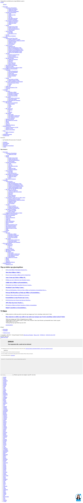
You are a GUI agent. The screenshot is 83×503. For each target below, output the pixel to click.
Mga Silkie (10, 32)
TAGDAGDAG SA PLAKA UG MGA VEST (15, 197)
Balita (4, 130)
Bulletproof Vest (11, 46)
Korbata (7, 122)
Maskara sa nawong (10, 119)
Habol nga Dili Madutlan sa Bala (15, 52)
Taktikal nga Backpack (13, 59)
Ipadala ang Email (4, 337)
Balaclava (10, 109)
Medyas (7, 121)
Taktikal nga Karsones (12, 21)
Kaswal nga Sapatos (12, 99)
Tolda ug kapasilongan (10, 217)
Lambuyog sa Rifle (10, 66)
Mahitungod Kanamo (7, 134)
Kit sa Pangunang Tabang (13, 82)
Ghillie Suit (8, 86)
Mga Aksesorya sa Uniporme (12, 102)
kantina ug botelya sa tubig (13, 80)
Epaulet (9, 106)
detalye (11, 324)
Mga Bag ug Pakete (10, 58)
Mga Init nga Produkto (28, 335)
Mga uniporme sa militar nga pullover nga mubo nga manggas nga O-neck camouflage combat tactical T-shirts (35, 316)
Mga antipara (8, 113)
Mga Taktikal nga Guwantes (11, 120)
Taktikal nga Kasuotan (13, 9)
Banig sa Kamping (12, 75)
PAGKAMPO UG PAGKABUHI (10, 68)
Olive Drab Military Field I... (13, 272)
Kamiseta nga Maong (12, 19)
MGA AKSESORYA (7, 101)
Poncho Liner (11, 73)
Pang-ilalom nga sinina (13, 18)
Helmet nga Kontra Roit (13, 57)
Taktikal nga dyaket (12, 10)
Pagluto (7, 78)
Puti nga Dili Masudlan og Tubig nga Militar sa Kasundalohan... (23, 292)
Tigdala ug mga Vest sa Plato (12, 38)
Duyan (9, 76)
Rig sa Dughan (11, 44)
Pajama (9, 16)
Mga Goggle (10, 114)
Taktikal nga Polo (11, 14)
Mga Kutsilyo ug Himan (13, 79)
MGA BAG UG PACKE (11, 189)
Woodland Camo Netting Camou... (15, 287)
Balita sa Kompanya (10, 132)
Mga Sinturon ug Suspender (11, 65)
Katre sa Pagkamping (12, 74)
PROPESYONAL (7, 126)
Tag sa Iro (8, 123)
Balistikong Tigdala (12, 41)
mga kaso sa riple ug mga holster (15, 191)
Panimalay (5, 142)
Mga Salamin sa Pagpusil (13, 116)
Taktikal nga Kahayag (10, 125)
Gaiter (9, 85)
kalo (9, 110)
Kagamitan (5, 37)
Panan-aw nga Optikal (10, 129)
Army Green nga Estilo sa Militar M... (16, 277)
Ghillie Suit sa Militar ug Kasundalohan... (17, 282)
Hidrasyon (10, 61)
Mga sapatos (8, 96)
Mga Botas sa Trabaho (13, 94)
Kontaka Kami (6, 135)
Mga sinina (5, 6)
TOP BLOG (42, 335)
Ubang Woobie (11, 30)
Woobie (7, 25)
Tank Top (10, 17)
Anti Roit (8, 53)
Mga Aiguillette (11, 103)
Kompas (10, 84)
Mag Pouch (10, 60)
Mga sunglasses (11, 117)
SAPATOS (5, 89)
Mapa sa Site (36, 335)
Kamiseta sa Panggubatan (11, 12)
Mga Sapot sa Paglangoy (11, 36)
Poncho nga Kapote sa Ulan (11, 87)
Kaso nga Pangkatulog (13, 72)
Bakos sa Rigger (11, 211)
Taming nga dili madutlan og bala (15, 51)
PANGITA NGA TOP (50, 335)
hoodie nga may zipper (13, 26)
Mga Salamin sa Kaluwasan (14, 115)
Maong (9, 24)
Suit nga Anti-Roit (12, 55)
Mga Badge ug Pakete (10, 250)
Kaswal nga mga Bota (12, 95)
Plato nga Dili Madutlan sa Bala (14, 47)
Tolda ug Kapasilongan (13, 71)
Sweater (7, 34)
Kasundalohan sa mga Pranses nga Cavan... (17, 297)
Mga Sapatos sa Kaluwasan (14, 98)
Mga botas (8, 91)
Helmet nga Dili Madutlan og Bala (15, 48)
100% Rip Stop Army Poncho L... (15, 302)
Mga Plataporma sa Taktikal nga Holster (16, 40)
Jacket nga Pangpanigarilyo (14, 28)
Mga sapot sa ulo (9, 108)
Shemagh (10, 112)
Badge (9, 105)
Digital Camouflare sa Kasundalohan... (16, 307)
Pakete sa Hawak (11, 64)
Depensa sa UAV (9, 128)
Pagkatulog (8, 69)
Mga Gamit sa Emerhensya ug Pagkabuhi (14, 81)
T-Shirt (9, 13)
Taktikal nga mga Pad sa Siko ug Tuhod (14, 67)
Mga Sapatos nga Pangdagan (14, 100)
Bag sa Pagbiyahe (12, 62)
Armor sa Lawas (9, 45)
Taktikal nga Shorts (12, 23)
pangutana (8, 324)
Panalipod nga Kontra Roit (13, 54)
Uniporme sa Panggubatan (11, 7)
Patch (9, 107)
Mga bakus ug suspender (11, 209)
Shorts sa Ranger (9, 31)
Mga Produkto (6, 143)
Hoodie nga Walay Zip (13, 27)
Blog (7, 133)
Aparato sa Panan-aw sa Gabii (12, 127)
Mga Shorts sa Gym (12, 33)
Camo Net (8, 88)
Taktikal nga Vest (11, 43)
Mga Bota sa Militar (12, 92)
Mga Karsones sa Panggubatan (12, 20)
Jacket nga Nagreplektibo (13, 11)
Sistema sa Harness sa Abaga (14, 39)
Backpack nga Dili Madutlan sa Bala (15, 50)
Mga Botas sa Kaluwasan (13, 93)
